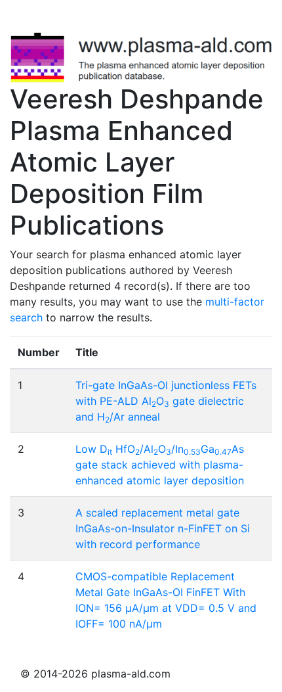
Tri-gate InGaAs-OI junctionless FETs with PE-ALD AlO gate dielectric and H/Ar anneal (165, 401)
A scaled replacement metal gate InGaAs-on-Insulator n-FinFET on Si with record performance (162, 528)
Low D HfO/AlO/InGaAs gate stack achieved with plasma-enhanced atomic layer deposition (159, 464)
